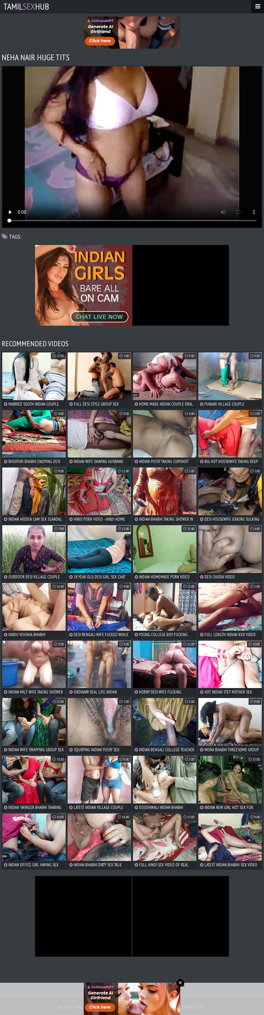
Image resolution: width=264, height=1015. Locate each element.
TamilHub (26, 6)
